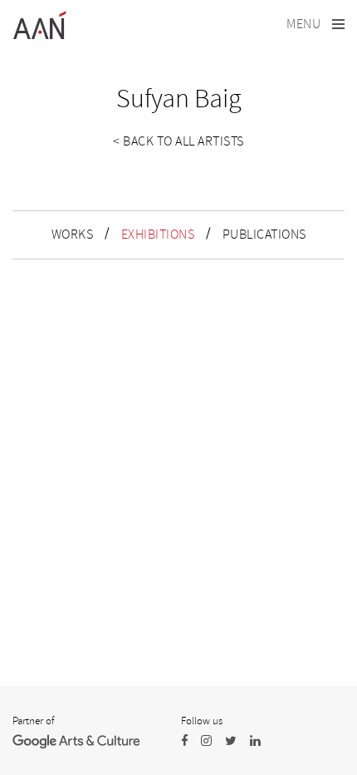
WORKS (72, 234)
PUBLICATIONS (264, 234)
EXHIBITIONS (158, 234)
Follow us (202, 721)
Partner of (33, 721)
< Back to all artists (178, 141)
